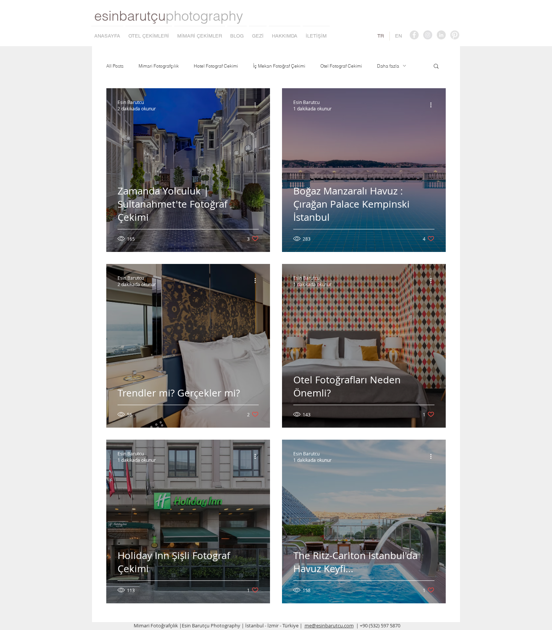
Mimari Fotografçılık (159, 66)
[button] (436, 67)
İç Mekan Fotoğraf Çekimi (279, 66)
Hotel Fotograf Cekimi (216, 66)
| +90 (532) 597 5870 (378, 625)
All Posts (115, 66)
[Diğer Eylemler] (257, 105)
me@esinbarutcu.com (329, 625)
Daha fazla (388, 66)
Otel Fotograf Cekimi (341, 66)
